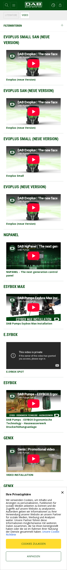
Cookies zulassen (33, 543)
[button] (7, 5)
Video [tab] (25, 15)
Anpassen (33, 556)
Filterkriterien (13, 25)
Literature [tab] (11, 15)
